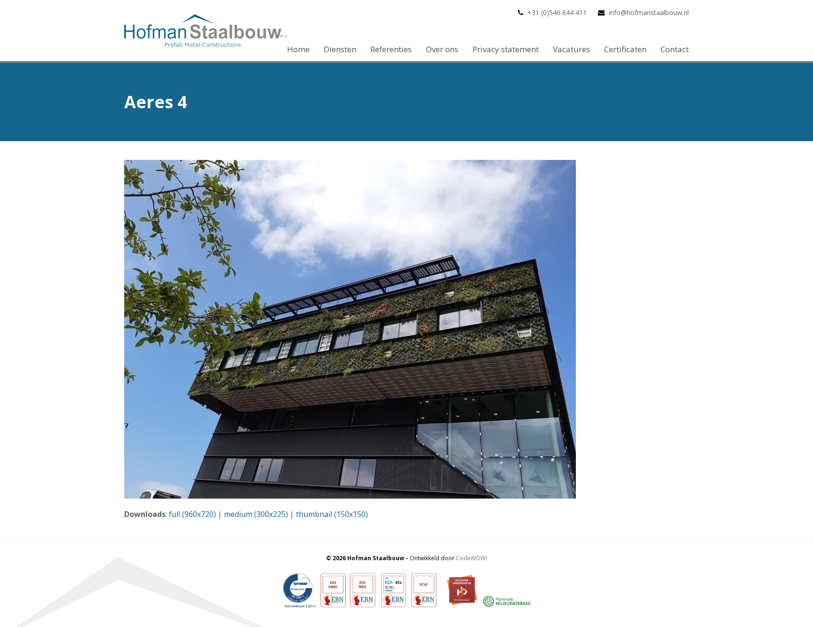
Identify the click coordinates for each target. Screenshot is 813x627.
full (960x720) (192, 514)
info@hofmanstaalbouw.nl (649, 12)
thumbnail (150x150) (332, 514)
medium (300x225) (256, 514)
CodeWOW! (471, 558)
